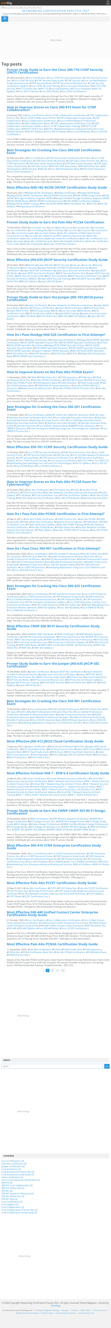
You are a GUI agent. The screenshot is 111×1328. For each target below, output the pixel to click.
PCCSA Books (24, 495)
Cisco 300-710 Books (28, 91)
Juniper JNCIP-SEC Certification (37, 270)
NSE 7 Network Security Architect (66, 781)
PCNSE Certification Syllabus (41, 524)
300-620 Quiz (30, 168)
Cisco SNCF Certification (73, 91)
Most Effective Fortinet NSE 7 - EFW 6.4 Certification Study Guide (58, 773)
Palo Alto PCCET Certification (93, 888)
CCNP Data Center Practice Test (83, 160)
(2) (6, 1182)
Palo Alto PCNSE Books (42, 527)
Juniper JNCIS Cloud (85, 749)
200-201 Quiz (97, 414)
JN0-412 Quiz (100, 754)
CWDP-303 (18, 829)
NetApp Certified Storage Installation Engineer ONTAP (82, 198)
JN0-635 (30, 265)
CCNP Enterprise (95, 596)
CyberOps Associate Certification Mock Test (30, 417)
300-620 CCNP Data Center (63, 166)
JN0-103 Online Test (47, 316)
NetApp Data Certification (31, 206)
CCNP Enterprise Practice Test (65, 594)
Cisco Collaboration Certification (39, 120)
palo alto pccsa (64, 227)
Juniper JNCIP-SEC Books (90, 674)
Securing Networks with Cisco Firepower (70, 88)
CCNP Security (73, 80)
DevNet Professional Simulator (67, 561)
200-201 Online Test (57, 414)
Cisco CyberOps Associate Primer (84, 420)
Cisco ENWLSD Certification (22, 610)
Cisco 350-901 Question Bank (59, 564)
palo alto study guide (32, 243)
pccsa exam (98, 227)
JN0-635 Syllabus (28, 281)
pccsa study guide (38, 230)
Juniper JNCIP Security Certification (37, 273)
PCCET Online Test (67, 888)
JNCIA (55, 310)
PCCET (52, 888)
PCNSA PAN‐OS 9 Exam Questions (53, 385)
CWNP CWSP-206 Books (42, 634)
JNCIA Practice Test (94, 308)
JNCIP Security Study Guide (29, 275)
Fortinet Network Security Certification (67, 778)
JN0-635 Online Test (76, 682)
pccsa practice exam (23, 233)
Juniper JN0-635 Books (51, 281)
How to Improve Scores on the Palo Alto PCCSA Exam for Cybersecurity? (52, 483)
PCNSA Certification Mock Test (37, 952)
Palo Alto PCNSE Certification (39, 519)
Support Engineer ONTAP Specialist (51, 350)
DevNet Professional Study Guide (88, 717)
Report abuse (85, 1310)
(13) (12, 1160)
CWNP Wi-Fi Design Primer (71, 821)
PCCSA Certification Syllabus (75, 495)
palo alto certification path (39, 241)
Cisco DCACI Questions (19, 171)
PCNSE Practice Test (67, 519)
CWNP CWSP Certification (52, 645)
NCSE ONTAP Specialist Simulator (51, 348)
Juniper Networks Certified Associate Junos (71, 305)
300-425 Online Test (71, 604)
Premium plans (47, 1313)
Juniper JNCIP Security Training (54, 278)
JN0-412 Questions (17, 757)
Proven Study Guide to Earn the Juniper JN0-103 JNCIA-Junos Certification (55, 298)
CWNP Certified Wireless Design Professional (85, 824)
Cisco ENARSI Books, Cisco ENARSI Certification (73, 861)
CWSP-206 (25, 647)
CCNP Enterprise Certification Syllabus (46, 602)
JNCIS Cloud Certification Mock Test (66, 746)
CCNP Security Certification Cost (70, 83)
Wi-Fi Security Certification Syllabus (67, 642)
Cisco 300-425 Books (69, 607)
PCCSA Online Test (60, 489)
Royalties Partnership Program (27, 1313)
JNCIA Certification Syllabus (40, 313)
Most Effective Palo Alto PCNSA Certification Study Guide (52, 944)
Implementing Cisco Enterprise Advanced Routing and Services (40, 864)
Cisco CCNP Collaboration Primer (39, 118)
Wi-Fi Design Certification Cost (45, 826)
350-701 (105, 460)
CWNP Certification (65, 634)
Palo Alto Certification (38, 489)
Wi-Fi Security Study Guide (29, 639)
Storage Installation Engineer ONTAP (34, 198)
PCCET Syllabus (95, 893)
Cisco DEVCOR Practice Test (27, 570)
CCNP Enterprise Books (71, 599)
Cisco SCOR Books (24, 465)
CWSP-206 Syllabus (42, 647)
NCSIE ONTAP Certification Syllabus (82, 200)
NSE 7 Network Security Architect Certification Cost (69, 789)
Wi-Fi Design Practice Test (42, 821)
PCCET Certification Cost (36, 896)
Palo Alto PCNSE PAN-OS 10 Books (71, 530)
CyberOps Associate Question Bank (26, 423)
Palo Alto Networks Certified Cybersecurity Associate (71, 492)
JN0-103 (63, 316)
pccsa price (84, 230)
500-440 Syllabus (27, 928)
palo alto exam (15, 241)
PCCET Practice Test (18, 890)
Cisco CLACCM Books (79, 131)
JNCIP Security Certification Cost (85, 275)
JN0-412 (54, 754)
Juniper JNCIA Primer (18, 310)
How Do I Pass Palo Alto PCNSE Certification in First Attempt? (56, 513)
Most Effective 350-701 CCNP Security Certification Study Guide (57, 447)
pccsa (51, 227)
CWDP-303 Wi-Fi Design (74, 826)
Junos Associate (68, 310)
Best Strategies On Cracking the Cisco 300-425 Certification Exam (54, 587)
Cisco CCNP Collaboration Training (62, 126)
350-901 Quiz (30, 556)
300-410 (104, 861)
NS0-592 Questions (40, 353)
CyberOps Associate (25, 425)
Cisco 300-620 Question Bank (64, 168)
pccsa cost (71, 230)
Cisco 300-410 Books (37, 861)
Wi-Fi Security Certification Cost (31, 642)
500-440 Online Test (96, 925)
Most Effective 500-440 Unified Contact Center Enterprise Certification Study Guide (52, 913)
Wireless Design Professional (45, 824)
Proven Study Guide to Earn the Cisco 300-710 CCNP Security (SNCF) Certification (55, 71)
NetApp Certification (66, 192)
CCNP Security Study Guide (50, 80)
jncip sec (75, 265)
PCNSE (25, 521)
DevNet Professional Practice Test (74, 714)
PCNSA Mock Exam (73, 380)
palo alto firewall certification (69, 241)
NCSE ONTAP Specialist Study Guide (88, 348)
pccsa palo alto (82, 227)
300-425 (87, 604)
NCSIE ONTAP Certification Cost (46, 200)
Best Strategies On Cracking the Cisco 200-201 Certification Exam (54, 408)
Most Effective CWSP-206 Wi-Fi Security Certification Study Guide (53, 627)
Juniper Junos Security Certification (72, 270)
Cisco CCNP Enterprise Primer (37, 596)
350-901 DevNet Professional (64, 553)
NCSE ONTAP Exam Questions (29, 356)
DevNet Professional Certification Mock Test (72, 556)
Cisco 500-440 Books (48, 928)
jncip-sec (87, 265)
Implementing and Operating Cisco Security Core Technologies (40, 463)
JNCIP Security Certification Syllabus (84, 679)
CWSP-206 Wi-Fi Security (80, 645)
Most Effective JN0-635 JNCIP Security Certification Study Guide (57, 259)
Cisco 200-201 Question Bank (52, 425)
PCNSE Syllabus (44, 530)
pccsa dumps (56, 230)
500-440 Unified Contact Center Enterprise (61, 925)
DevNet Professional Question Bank (31, 561)
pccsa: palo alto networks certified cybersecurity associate (56, 235)
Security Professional (95, 677)
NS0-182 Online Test (76, 203)
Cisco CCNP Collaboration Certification (66, 115)
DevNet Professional (32, 564)
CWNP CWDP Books (85, 829)
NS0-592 (72, 353)
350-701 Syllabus (82, 463)
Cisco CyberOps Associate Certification (74, 417)
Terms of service (100, 1310)
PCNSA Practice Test (96, 380)
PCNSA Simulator (68, 382)
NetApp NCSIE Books (89, 192)
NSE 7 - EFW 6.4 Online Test (83, 794)
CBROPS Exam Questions (82, 425)
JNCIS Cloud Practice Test (60, 749)
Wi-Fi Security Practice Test (71, 636)
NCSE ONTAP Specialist (19, 350)
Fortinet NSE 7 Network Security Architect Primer (57, 783)
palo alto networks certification (62, 238)
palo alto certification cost (94, 238)
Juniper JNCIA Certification (70, 308)
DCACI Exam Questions (93, 168)
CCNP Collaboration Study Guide (74, 118)
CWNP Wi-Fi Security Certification (38, 636)
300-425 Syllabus (47, 607)
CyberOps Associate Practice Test (48, 420)
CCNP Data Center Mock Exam (50, 160)
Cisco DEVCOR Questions (32, 567)
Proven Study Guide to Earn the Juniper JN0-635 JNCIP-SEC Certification (53, 664)
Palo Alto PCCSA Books (68, 497)
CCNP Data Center (38, 166)
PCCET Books (14, 896)
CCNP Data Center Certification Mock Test (69, 158)
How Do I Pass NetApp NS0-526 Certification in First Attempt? (56, 334)
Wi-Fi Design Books (17, 826)
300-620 (43, 168)
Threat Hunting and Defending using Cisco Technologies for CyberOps (63, 428)
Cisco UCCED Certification (74, 928)
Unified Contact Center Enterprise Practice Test (64, 922)
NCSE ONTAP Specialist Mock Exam (25, 345)
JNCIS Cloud (57, 751)
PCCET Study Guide (66, 890)
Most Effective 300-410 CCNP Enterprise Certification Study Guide (54, 846)
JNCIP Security (62, 265)
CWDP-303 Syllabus (36, 829)
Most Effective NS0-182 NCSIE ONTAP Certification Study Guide (57, 187)
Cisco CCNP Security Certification (65, 77)
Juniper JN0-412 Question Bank (76, 754)
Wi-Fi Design (21, 824)
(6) (14, 1163)
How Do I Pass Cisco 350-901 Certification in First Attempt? (53, 548)
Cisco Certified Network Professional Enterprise (32, 599)
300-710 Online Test (27, 88)
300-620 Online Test (89, 166)
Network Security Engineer (68, 521)
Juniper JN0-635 (44, 265)
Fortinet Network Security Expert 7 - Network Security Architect (63, 786)
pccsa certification (17, 230)
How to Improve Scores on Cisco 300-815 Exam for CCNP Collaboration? (51, 108)
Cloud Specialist (40, 754)
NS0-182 (92, 203)
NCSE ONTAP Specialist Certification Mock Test (84, 342)
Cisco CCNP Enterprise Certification (68, 853)
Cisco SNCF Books (50, 91)
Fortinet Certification (35, 778)
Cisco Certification (36, 77)
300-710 (44, 88)
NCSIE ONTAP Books (18, 200)
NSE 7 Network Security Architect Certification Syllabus (55, 791)
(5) (13, 1166)
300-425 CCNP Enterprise (45, 604)
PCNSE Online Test (65, 527)
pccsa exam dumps (46, 233)
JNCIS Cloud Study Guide (36, 751)
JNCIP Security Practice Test (71, 273)
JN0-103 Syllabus (78, 316)
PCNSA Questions (68, 377)
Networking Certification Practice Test (55, 11)
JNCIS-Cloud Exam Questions (80, 751)
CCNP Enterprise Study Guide (69, 596)
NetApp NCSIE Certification (39, 192)
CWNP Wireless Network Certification (70, 818)
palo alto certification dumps (60, 243)
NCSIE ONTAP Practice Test (58, 195)
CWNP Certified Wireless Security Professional (68, 639)
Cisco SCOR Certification (48, 465)
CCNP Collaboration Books (36, 123)
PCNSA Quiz (86, 377)
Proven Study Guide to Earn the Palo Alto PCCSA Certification (55, 222)
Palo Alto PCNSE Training (70, 524)
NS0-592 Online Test (18, 353)
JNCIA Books (85, 310)
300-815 (49, 128)
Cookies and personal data (66, 1313)
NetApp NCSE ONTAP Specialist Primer (65, 345)
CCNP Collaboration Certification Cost (72, 123)
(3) (11, 1169)
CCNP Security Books (41, 83)
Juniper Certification (37, 305)
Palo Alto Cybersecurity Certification (35, 497)
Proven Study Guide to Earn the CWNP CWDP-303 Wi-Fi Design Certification (56, 811)
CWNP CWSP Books (27, 645)
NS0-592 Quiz (59, 353)
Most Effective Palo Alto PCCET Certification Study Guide (52, 883)
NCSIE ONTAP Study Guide (87, 195)
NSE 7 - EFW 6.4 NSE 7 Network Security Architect (42, 794)
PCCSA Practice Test (32, 492)
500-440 (12, 928)
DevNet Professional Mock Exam (59, 559)
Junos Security (29, 267)
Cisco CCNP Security (23, 80)
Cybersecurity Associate (94, 497)
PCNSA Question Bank (46, 382)
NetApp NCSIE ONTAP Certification (25, 195)
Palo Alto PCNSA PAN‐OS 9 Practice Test (74, 388)
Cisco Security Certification (75, 85)
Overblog (55, 1305)
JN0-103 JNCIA (28, 316)
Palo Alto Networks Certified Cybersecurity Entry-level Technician (53, 893)
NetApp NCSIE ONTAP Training (23, 203)
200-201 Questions (79, 414)
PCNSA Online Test (47, 377)
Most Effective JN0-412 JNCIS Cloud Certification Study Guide (55, 741)
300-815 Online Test (33, 128)
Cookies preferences (86, 1313)
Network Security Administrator (36, 388)
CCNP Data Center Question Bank (45, 163)
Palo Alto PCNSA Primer (20, 382)
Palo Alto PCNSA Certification (47, 380)
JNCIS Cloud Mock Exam (33, 749)
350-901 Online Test (92, 553)
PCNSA (32, 377)
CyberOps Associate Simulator (61, 423)
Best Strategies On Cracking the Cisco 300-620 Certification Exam (54, 151)
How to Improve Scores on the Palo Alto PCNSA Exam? (50, 372)
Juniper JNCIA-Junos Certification (38, 308)
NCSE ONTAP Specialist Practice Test (40, 342)
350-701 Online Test (89, 460)
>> (63, 970)
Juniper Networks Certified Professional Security (63, 267)
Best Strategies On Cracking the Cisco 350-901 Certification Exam (54, 702)
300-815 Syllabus (34, 131)
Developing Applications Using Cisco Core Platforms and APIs (56, 569)
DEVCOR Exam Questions (76, 720)
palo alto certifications (32, 238)
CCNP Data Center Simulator (78, 163)
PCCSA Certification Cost (45, 495)
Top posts (65, 1310)
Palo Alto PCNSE (87, 519)
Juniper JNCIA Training (68, 313)
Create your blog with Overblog (47, 1310)
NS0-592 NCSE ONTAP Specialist (88, 350)
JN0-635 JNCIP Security (84, 278)
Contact (75, 1310)
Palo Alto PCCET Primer (42, 890)
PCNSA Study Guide (89, 382)
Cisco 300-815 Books (56, 131)
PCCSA (75, 489)
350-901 (43, 556)
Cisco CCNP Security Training (45, 85)
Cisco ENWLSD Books (92, 607)
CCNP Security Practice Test (76, 452)
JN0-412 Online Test (39, 757)
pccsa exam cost (37, 227)
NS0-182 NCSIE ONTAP (52, 203)
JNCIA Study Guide (40, 310)
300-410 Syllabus (82, 864)
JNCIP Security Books (56, 275)
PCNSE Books (91, 521)
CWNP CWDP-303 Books (60, 829)
